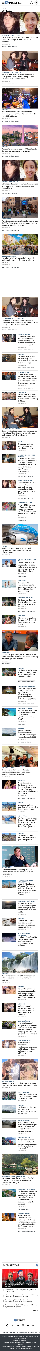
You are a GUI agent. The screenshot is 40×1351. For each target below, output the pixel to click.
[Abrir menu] (3, 2)
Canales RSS (4, 1332)
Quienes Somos (13, 1332)
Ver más (33, 1310)
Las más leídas (10, 1265)
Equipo (36, 1332)
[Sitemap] (33, 1326)
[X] (12, 1325)
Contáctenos (23, 1332)
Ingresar (31, 2)
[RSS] (28, 1326)
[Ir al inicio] (13, 2)
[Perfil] (20, 1321)
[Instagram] (23, 1325)
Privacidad (31, 1332)
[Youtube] (18, 1326)
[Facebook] (7, 1325)
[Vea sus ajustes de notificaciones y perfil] (36, 2)
